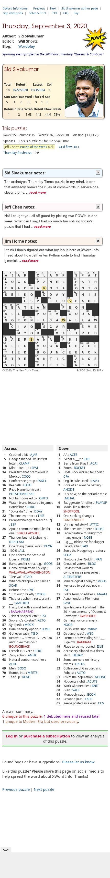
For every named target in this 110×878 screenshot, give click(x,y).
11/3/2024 (37, 90)
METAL (70, 498)
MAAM (102, 594)
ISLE (100, 646)
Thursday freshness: (17, 153)
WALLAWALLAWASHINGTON (29, 572)
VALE (76, 690)
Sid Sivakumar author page (79, 8)
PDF (55, 13)
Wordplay (26, 46)
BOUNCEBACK (19, 646)
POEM (25, 559)
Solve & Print (37, 13)
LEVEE (46, 629)
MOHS (102, 581)
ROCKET (79, 468)
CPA (66, 476)
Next (53, 8)
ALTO (42, 620)
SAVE (67, 603)
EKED (89, 699)
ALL (22, 550)
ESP (13, 524)
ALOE (13, 664)
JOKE (87, 459)
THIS (41, 516)
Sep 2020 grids (13, 13)
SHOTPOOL (71, 511)
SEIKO (31, 507)
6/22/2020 (20, 90)
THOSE (99, 529)
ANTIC (32, 655)
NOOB (67, 625)
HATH (27, 485)
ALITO (81, 672)
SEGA (67, 555)
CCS (101, 703)
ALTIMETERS (72, 577)
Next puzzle (44, 789)
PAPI (85, 546)
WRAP (92, 629)
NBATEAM (16, 542)
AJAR (33, 454)
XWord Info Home (15, 8)
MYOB (41, 594)
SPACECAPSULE (28, 533)
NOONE (100, 677)
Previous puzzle (16, 789)
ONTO (43, 498)
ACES (74, 454)
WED (90, 633)
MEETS (33, 672)
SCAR (13, 585)
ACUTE (92, 681)
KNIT (95, 686)
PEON (48, 546)
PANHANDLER (73, 520)
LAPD (95, 481)
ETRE (38, 651)
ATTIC (94, 524)
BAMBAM (84, 642)
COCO (26, 476)
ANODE (68, 489)
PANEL (42, 481)
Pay (76, 13)
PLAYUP (101, 502)
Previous (39, 8)
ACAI (93, 463)
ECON (91, 694)
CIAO (28, 577)
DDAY (38, 511)
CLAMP (24, 463)
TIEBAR (77, 655)
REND (26, 677)
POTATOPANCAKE (21, 494)
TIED (34, 633)
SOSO (22, 668)
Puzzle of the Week (33, 147)
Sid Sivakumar (21, 69)
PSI (43, 616)
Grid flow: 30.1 (69, 147)
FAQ (66, 13)
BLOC (92, 563)
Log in (12, 735)
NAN (98, 559)
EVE (31, 590)
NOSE (88, 537)
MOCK (29, 625)
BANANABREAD (22, 611)
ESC (66, 590)
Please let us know (78, 761)
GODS (48, 563)
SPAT (34, 468)
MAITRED (22, 603)
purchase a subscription (47, 735)
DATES (80, 664)
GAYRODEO (88, 616)
